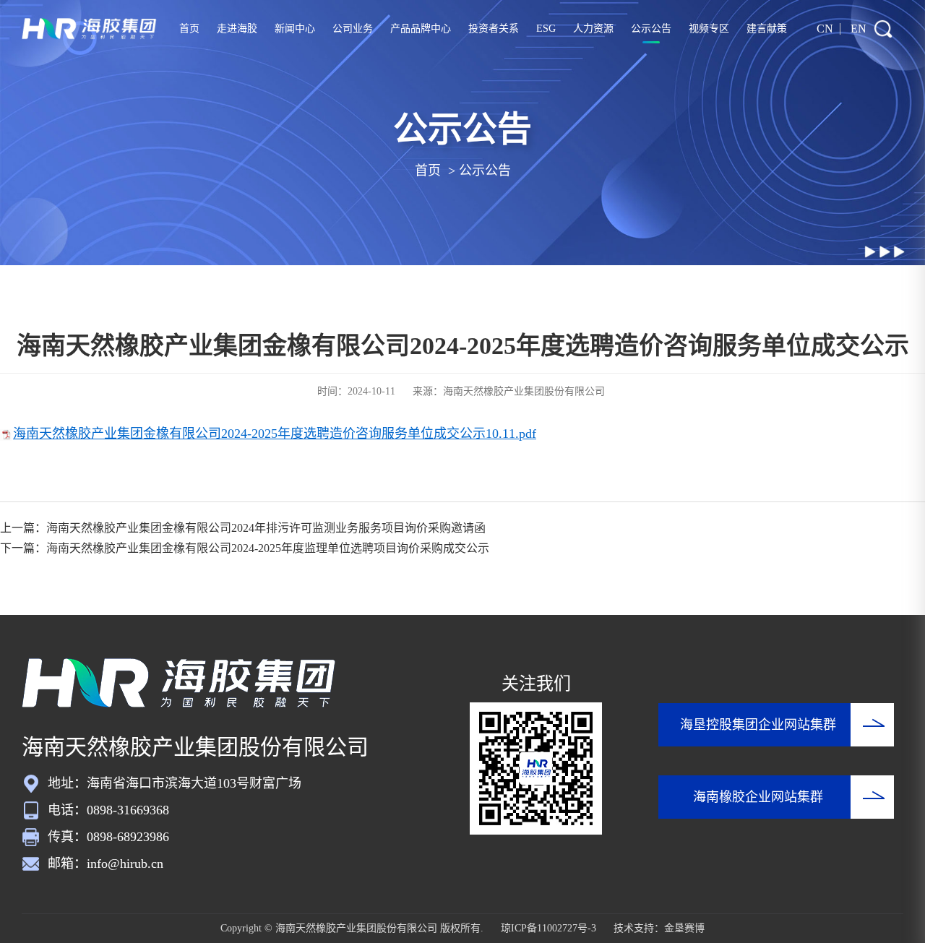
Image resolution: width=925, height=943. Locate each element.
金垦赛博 (684, 928)
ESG (546, 28)
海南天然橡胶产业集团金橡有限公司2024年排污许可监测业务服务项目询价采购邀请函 (266, 528)
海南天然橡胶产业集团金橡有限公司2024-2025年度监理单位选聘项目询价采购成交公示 (267, 548)
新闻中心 (295, 28)
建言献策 (767, 28)
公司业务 (352, 28)
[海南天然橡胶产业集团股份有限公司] (90, 29)
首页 (189, 28)
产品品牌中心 (420, 28)
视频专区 (709, 28)
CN (825, 28)
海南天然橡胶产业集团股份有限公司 (524, 391)
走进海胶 (237, 28)
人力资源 (593, 28)
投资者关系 (493, 28)
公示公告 (651, 28)
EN (858, 28)
